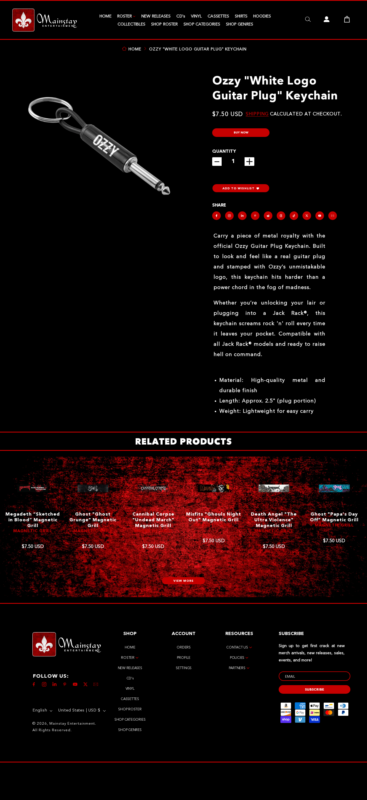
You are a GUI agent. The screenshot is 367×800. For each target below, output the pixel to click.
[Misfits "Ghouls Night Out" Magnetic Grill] (213, 488)
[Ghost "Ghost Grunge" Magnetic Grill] (93, 488)
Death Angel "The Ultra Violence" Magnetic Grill (274, 520)
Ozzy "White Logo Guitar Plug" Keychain (198, 49)
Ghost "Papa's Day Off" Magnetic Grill (334, 517)
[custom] (229, 215)
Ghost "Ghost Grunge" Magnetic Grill (92, 520)
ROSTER (124, 16)
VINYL (196, 16)
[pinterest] (255, 215)
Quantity (224, 152)
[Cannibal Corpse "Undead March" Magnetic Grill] (153, 488)
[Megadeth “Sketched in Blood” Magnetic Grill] (32, 488)
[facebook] (216, 215)
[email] (332, 215)
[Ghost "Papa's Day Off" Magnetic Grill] (334, 488)
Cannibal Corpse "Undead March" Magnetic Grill (153, 520)
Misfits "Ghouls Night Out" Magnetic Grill (213, 517)
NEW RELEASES (156, 16)
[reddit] (268, 215)
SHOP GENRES (239, 24)
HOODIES (262, 16)
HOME (105, 16)
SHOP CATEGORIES (202, 24)
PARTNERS (237, 668)
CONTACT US (237, 647)
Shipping (257, 114)
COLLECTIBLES (131, 24)
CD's (180, 16)
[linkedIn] (242, 215)
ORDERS (184, 647)
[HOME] (44, 20)
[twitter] (306, 215)
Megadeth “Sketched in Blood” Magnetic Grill (32, 520)
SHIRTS (241, 16)
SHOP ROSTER (164, 24)
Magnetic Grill (32, 531)
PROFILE (183, 658)
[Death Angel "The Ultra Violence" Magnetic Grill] (274, 488)
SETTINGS (184, 668)
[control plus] (249, 161)
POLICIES (237, 658)
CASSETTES (218, 16)
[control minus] (217, 161)
